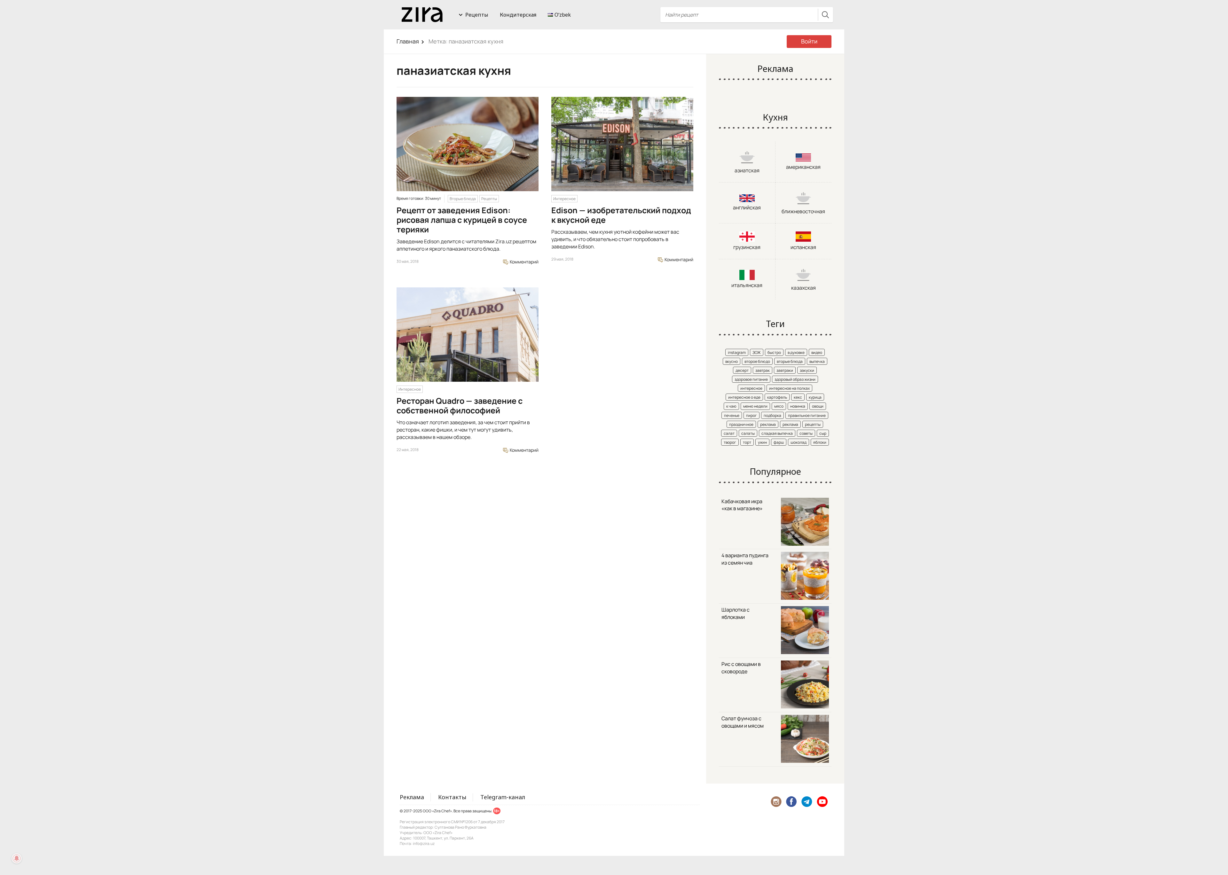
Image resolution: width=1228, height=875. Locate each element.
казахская (803, 287)
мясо (778, 406)
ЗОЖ (756, 352)
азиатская (747, 170)
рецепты (813, 424)
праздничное (741, 424)
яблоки (819, 442)
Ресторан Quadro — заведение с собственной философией (460, 405)
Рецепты (476, 14)
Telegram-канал (502, 797)
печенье (731, 415)
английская (747, 207)
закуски (807, 370)
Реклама (412, 797)
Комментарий (524, 262)
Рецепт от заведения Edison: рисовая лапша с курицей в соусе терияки (462, 220)
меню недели (755, 406)
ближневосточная (803, 211)
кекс (798, 397)
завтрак (762, 370)
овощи (817, 406)
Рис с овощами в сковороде (741, 667)
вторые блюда (790, 361)
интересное (751, 388)
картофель (777, 397)
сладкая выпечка (777, 433)
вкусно (731, 361)
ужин (762, 442)
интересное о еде (744, 397)
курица (815, 397)
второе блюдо (757, 361)
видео (816, 352)
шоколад (799, 442)
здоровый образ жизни (795, 379)
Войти (809, 41)
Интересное (564, 198)
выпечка (817, 361)
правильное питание (807, 415)
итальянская (746, 285)
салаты (748, 433)
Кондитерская (518, 14)
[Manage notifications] (17, 858)
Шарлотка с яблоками (735, 613)
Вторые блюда (463, 198)
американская (803, 166)
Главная (408, 41)
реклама (768, 424)
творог (730, 442)
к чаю (731, 406)
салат (729, 433)
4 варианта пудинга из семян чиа (744, 559)
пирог (751, 415)
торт (747, 442)
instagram (737, 352)
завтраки (784, 370)
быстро (774, 352)
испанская (803, 247)
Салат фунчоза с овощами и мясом (742, 722)
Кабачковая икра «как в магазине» (742, 505)
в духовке (796, 352)
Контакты (452, 797)
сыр (822, 433)
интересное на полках (789, 388)
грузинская (746, 247)
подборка (772, 415)
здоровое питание (751, 379)
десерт (742, 370)
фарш (779, 442)
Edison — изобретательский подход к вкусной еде (621, 215)
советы (806, 433)
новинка (797, 406)
